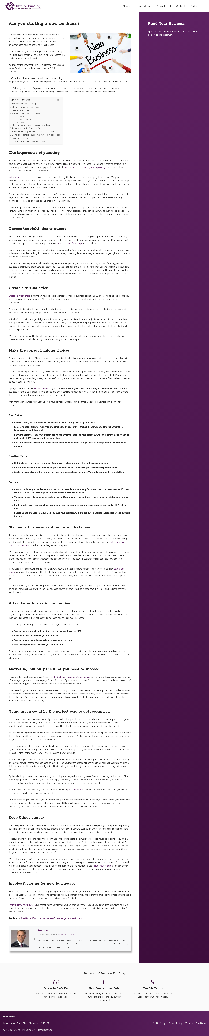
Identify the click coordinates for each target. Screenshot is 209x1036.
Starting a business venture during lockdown (31, 125)
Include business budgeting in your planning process (89, 167)
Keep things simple (20, 138)
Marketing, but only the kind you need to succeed (33, 131)
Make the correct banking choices (26, 114)
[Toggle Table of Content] (57, 100)
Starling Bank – (25, 119)
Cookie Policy (159, 1023)
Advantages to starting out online (26, 128)
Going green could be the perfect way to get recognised (36, 135)
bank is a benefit (41, 388)
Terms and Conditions (195, 1023)
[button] (153, 6)
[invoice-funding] (23, 6)
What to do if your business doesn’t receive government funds (51, 918)
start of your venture (101, 865)
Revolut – (23, 117)
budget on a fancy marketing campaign (72, 677)
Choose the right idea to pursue (25, 107)
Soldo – (22, 122)
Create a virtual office (21, 110)
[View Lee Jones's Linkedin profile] (34, 939)
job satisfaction (74, 789)
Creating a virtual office (19, 296)
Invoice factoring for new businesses (29, 141)
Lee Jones (44, 929)
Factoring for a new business (22, 905)
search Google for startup (70, 243)
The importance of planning (24, 104)
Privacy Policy (175, 1023)
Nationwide (14, 177)
